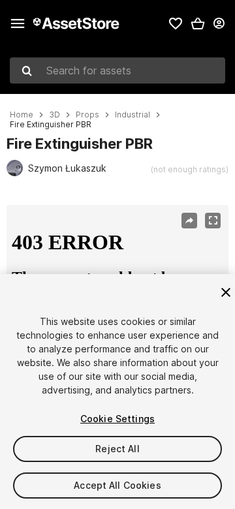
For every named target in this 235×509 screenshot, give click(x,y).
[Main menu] (18, 23)
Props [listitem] (87, 114)
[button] (198, 23)
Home (21, 114)
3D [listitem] (54, 114)
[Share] (189, 220)
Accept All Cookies (117, 485)
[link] (175, 23)
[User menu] (218, 23)
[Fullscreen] (213, 220)
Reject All (117, 448)
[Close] (226, 292)
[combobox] (117, 70)
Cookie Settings (117, 418)
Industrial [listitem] (132, 114)
